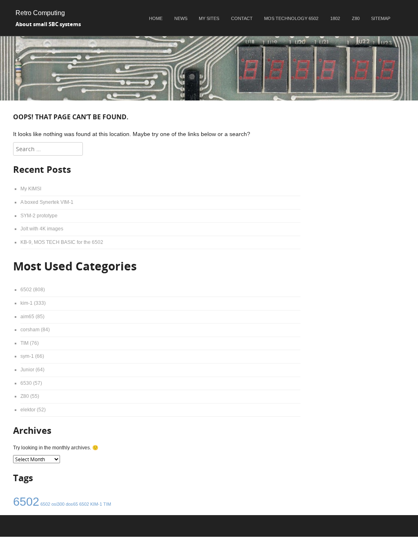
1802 (335, 18)
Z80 (356, 18)
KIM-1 (96, 504)
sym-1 (27, 356)
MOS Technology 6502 (291, 18)
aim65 (27, 316)
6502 (26, 289)
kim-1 (26, 303)
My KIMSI (30, 189)
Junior (27, 370)
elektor (28, 410)
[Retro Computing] (209, 98)
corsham (30, 330)
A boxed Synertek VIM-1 (46, 202)
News (180, 18)
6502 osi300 (52, 504)
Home (155, 18)
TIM (24, 343)
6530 (26, 383)
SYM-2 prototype (39, 216)
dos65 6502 (77, 504)
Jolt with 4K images (41, 229)
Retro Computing (40, 12)
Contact (242, 18)
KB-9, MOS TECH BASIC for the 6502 (61, 242)
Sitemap (380, 18)
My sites (209, 18)
